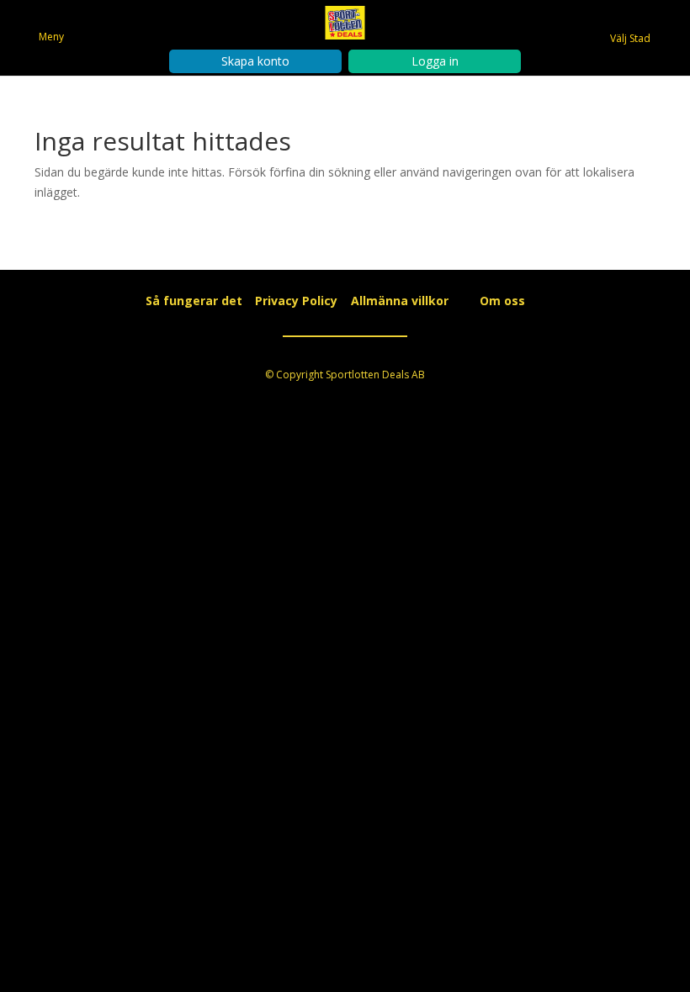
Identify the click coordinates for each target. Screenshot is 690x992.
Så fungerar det (194, 301)
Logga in (435, 61)
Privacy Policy (296, 301)
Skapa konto (255, 61)
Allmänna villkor (399, 301)
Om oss (502, 301)
